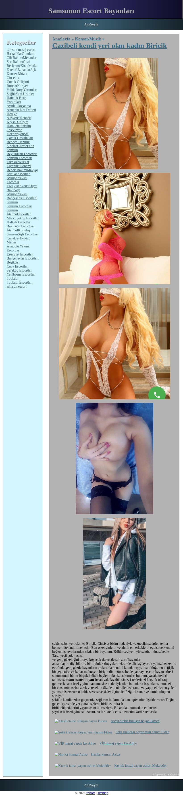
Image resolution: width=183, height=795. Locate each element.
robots (90, 793)
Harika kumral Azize (105, 754)
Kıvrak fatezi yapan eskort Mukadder (140, 765)
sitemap (103, 793)
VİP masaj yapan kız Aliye (118, 743)
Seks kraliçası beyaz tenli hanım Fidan (142, 732)
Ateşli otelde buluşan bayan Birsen (135, 721)
